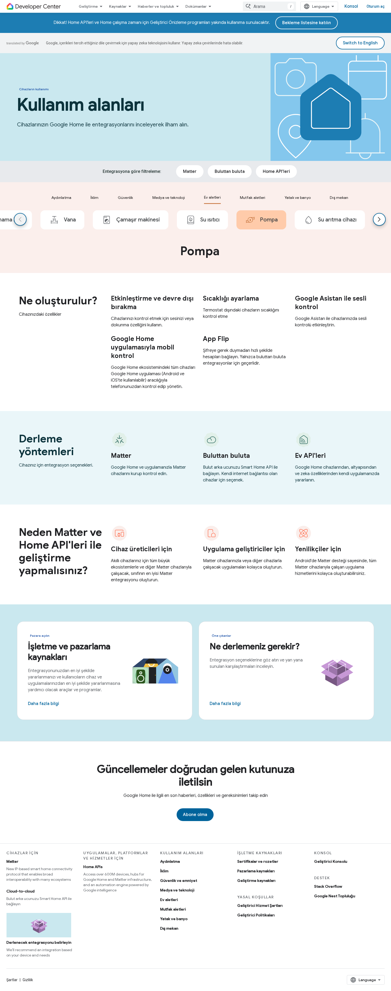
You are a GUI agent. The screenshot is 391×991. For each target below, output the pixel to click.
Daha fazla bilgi (43, 703)
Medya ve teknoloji (177, 890)
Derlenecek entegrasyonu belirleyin (38, 942)
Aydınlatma (170, 861)
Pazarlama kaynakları (255, 871)
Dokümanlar (196, 6)
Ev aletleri (169, 899)
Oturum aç (376, 6)
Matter (12, 861)
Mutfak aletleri (173, 909)
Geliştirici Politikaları (255, 915)
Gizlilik (28, 980)
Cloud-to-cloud (20, 891)
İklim (164, 871)
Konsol (351, 6)
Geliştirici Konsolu (330, 861)
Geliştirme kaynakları (256, 880)
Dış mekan (169, 928)
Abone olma (195, 814)
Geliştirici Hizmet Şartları (259, 905)
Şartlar (12, 980)
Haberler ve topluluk (156, 6)
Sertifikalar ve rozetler (257, 861)
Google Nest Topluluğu (334, 896)
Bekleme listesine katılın (306, 22)
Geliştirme (88, 6)
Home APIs (93, 866)
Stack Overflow (328, 886)
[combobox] (269, 6)
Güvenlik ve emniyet (178, 880)
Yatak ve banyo (174, 918)
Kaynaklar (118, 6)
